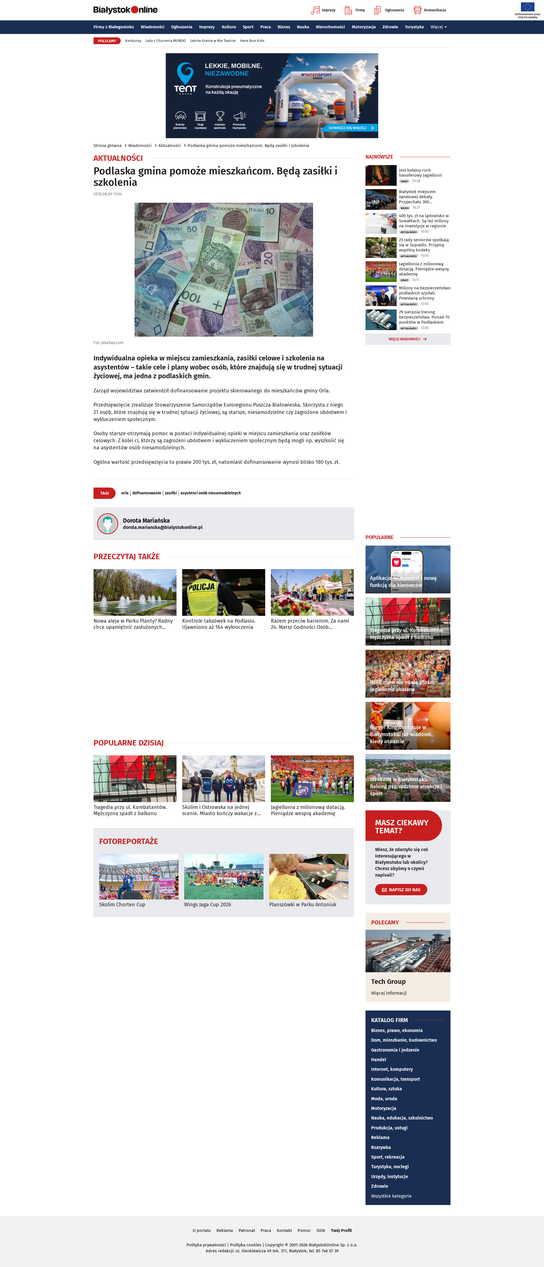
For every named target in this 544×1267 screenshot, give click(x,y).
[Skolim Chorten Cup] (138, 876)
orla (125, 493)
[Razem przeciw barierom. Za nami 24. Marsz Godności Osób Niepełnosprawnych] (312, 592)
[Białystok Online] (126, 10)
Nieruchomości (330, 26)
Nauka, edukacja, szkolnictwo (402, 1118)
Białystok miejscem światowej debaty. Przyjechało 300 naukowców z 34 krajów (421, 196)
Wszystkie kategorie (391, 1196)
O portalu (202, 1230)
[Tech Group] (408, 951)
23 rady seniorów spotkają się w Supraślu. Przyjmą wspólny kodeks (424, 245)
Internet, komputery (392, 1069)
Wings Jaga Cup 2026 (207, 905)
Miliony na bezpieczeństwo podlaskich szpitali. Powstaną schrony (424, 293)
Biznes (284, 26)
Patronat (247, 1230)
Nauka (303, 26)
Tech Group (388, 981)
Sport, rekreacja (388, 1157)
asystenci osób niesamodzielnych (210, 493)
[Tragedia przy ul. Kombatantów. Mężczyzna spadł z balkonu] (135, 778)
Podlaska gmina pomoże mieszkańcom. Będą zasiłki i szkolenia (248, 145)
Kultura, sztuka (386, 1088)
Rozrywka (381, 1147)
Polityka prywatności (206, 1244)
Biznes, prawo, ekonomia (397, 1030)
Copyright (274, 1244)
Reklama (380, 1137)
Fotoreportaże (128, 841)
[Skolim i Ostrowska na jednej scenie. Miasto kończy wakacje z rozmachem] (223, 778)
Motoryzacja (364, 26)
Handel (378, 1059)
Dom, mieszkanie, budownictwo (404, 1040)
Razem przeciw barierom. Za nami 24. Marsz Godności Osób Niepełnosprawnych (310, 624)
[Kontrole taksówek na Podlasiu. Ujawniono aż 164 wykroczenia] (223, 592)
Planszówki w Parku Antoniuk (302, 905)
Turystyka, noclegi (390, 1166)
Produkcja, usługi (389, 1128)
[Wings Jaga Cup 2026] (224, 876)
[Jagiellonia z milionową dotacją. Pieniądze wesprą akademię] (312, 778)
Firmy (360, 10)
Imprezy (328, 10)
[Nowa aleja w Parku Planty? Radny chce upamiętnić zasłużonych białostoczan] (135, 592)
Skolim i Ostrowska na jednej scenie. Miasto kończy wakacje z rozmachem (219, 810)
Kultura (229, 26)
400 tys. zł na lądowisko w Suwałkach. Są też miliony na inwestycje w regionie (424, 220)
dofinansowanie (146, 493)
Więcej (437, 26)
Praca (265, 26)
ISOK (320, 1230)
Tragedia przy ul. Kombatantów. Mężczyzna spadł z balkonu (130, 810)
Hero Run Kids (252, 40)
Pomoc (304, 1230)
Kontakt (284, 1230)
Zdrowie (390, 26)
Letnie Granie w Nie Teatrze (213, 40)
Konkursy (133, 40)
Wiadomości (152, 26)
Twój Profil (341, 1230)
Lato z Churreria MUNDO (166, 40)
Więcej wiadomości (404, 339)
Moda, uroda (384, 1098)
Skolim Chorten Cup (122, 905)
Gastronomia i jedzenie (395, 1050)
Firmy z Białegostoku (114, 26)
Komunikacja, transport (395, 1079)
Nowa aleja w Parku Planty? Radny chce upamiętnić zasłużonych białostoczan (133, 624)
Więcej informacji (389, 993)
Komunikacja (435, 10)
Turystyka (414, 26)
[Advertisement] (223, 684)
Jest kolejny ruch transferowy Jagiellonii (420, 173)
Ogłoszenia (394, 10)
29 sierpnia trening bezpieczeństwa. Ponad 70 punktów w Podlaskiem (424, 317)
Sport (248, 26)
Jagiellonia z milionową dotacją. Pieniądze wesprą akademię (308, 810)
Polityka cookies (245, 1244)
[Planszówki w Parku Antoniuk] (308, 876)
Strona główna (108, 145)
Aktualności (169, 145)
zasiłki (171, 493)
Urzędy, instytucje (389, 1176)
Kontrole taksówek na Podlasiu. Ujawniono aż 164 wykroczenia (218, 624)
